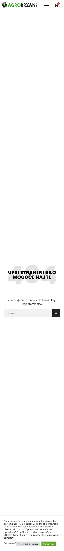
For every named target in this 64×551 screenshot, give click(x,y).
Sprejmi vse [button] (49, 544)
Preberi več (10, 543)
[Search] (56, 313)
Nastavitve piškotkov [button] (28, 544)
